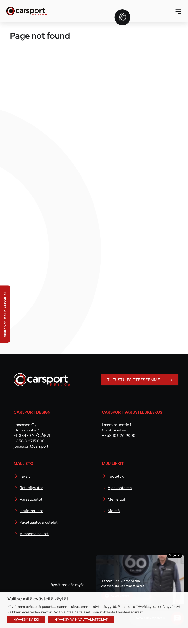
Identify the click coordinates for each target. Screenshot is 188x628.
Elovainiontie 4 (27, 430)
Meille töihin (118, 499)
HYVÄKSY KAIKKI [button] (26, 619)
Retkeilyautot (31, 487)
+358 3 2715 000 (29, 441)
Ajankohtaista (120, 487)
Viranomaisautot (34, 533)
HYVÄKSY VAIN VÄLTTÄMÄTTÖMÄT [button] (81, 619)
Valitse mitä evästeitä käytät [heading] (37, 598)
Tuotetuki (116, 476)
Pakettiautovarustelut (39, 522)
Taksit (25, 476)
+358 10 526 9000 (118, 435)
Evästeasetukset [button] (129, 612)
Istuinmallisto (31, 510)
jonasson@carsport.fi (33, 446)
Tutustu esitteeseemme (133, 379)
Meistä (114, 510)
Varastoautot (31, 499)
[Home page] (40, 381)
